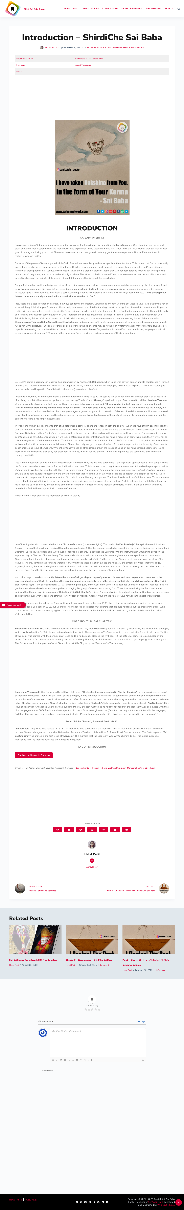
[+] (92, 1060)
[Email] (126, 829)
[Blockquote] (77, 1060)
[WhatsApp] (115, 829)
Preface (19, 71)
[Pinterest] (80, 829)
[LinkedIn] (92, 829)
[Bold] (53, 1060)
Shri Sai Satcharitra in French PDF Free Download (33, 960)
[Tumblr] (107, 1202)
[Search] (179, 9)
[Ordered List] (69, 1060)
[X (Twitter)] (69, 829)
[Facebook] (57, 829)
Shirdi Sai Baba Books (34, 9)
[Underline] (61, 1060)
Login (142, 1021)
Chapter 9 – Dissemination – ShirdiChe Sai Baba (89, 960)
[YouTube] (103, 1202)
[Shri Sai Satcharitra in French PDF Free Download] (35, 939)
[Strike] (65, 1060)
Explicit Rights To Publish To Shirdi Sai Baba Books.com (101, 768)
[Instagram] (85, 1202)
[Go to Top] (178, 1202)
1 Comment (103, 965)
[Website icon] (92, 860)
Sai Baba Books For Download (104, 47)
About (76, 9)
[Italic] (57, 1060)
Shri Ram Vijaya (154, 9)
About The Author (83, 65)
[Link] (85, 1060)
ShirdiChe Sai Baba (133, 47)
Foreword (20, 65)
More (167, 9)
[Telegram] (103, 829)
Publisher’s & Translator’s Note (89, 58)
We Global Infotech (166, 1205)
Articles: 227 (92, 867)
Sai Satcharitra (91, 9)
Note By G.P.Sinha (24, 58)
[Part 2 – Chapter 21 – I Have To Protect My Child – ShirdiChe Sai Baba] (148, 939)
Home (67, 9)
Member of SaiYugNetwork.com (141, 768)
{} (89, 1060)
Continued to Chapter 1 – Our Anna (34, 755)
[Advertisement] (92, 98)
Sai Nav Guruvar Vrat (132, 9)
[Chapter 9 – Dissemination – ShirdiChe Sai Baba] (92, 939)
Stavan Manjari (110, 9)
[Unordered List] (73, 1060)
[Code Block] (81, 1060)
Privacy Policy (31, 1199)
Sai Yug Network (155, 1202)
